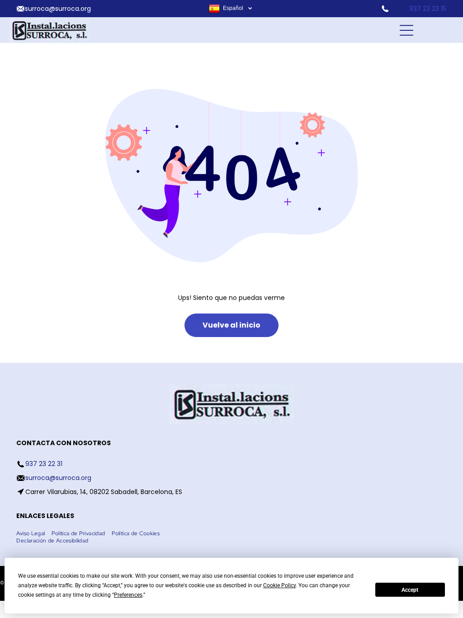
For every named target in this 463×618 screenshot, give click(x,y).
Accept (410, 590)
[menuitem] (34, 533)
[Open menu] (406, 30)
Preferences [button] (128, 595)
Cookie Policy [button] (279, 585)
